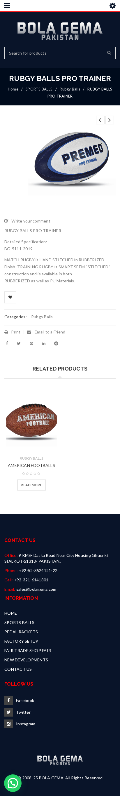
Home (13, 89)
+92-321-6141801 (31, 579)
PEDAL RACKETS (21, 631)
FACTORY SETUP (21, 641)
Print (15, 331)
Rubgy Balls (70, 89)
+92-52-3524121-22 (38, 570)
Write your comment (30, 220)
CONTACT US (18, 669)
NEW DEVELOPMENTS (26, 659)
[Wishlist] (10, 297)
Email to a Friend (50, 331)
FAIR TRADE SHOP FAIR (27, 650)
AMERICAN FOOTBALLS (31, 465)
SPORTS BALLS (39, 89)
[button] (13, 783)
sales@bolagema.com (36, 589)
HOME (10, 613)
